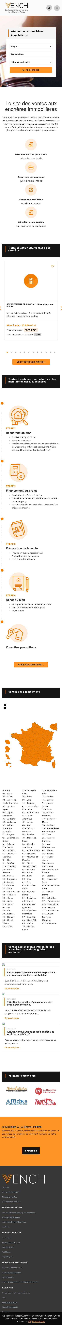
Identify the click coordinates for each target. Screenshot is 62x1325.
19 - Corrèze (8, 863)
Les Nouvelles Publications (14, 1222)
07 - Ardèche (8, 819)
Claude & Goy (8, 1247)
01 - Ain (6, 790)
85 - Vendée (48, 850)
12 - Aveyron (8, 834)
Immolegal (6, 1238)
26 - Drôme (8, 885)
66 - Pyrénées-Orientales (29, 912)
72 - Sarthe (47, 796)
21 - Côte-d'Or (9, 866)
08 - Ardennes (9, 822)
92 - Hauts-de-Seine (49, 880)
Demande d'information (12, 1268)
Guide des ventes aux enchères (16, 1293)
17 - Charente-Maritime (9, 855)
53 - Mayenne (28, 853)
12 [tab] (54, 352)
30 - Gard (7, 901)
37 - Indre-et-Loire (29, 792)
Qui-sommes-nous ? (11, 1192)
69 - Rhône (27, 923)
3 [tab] (15, 352)
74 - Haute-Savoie (48, 804)
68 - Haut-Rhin (29, 920)
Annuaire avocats (9, 1302)
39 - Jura (26, 800)
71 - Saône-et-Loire (49, 792)
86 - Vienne (47, 853)
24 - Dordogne (9, 879)
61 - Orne (26, 882)
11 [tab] (50, 352)
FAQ (3, 1298)
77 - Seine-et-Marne (49, 820)
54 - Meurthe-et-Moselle (30, 858)
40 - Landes (28, 803)
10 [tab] (46, 352)
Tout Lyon (6, 1227)
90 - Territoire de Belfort (50, 871)
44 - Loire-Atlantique (27, 817)
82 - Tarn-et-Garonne (48, 839)
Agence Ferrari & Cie (11, 1243)
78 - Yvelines (48, 825)
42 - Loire (27, 809)
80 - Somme (48, 831)
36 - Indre (7, 926)
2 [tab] (11, 352)
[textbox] (31, 46)
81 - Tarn (46, 834)
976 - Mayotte (49, 923)
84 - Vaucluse (49, 847)
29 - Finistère (9, 895)
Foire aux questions (30, 664)
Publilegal (6, 1252)
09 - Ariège (7, 825)
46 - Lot (26, 825)
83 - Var (46, 844)
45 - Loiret (27, 822)
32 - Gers (7, 910)
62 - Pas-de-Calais (28, 887)
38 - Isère (27, 796)
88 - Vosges (48, 863)
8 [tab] (37, 352)
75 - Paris (47, 809)
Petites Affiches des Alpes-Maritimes (18, 1213)
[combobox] (31, 46)
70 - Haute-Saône (28, 928)
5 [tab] (24, 352)
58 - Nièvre (27, 872)
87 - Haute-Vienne (48, 858)
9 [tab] (41, 352)
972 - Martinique (50, 904)
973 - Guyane (48, 907)
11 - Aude (6, 831)
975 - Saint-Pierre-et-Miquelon (48, 917)
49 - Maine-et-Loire (29, 839)
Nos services (7, 1277)
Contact (5, 1187)
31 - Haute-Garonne (8, 906)
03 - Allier (7, 796)
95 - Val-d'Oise (49, 898)
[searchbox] (24, 54)
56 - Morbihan (29, 866)
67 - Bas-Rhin (29, 917)
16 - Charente (9, 850)
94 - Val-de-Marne (48, 893)
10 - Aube (7, 828)
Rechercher (32, 70)
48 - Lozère (28, 834)
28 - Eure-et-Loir (10, 891)
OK (29, 1321)
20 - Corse (7, 898)
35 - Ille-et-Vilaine (8, 921)
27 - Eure (7, 888)
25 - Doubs (7, 882)
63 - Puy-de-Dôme (28, 893)
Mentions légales (9, 1197)
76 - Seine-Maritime (47, 814)
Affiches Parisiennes (11, 1217)
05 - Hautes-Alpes (8, 807)
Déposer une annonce (11, 1272)
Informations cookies (11, 1202)
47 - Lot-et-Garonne (28, 830)
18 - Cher (6, 860)
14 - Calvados (9, 844)
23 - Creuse (8, 876)
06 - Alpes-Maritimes (8, 814)
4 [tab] (20, 352)
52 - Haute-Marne (31, 850)
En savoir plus (38, 1321)
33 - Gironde (8, 914)
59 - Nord (27, 876)
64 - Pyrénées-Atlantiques (29, 899)
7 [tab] (33, 352)
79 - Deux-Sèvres (50, 828)
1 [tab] (7, 352)
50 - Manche (28, 844)
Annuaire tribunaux (10, 1307)
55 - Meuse (27, 863)
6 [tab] (28, 352)
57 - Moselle (28, 869)
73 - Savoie (47, 800)
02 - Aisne (7, 793)
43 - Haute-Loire (30, 812)
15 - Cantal (7, 847)
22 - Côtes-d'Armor (8, 871)
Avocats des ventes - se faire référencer (20, 1282)
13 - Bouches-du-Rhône (11, 839)
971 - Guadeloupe (51, 901)
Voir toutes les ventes (30, 361)
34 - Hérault (8, 917)
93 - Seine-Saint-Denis (50, 887)
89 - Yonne (47, 866)
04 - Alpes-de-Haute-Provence (10, 801)
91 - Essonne (48, 876)
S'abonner (31, 1151)
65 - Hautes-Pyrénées (28, 906)
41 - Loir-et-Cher (30, 806)
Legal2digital (7, 1257)
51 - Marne (27, 847)
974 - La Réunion (50, 910)
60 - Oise (26, 879)
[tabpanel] (31, 300)
